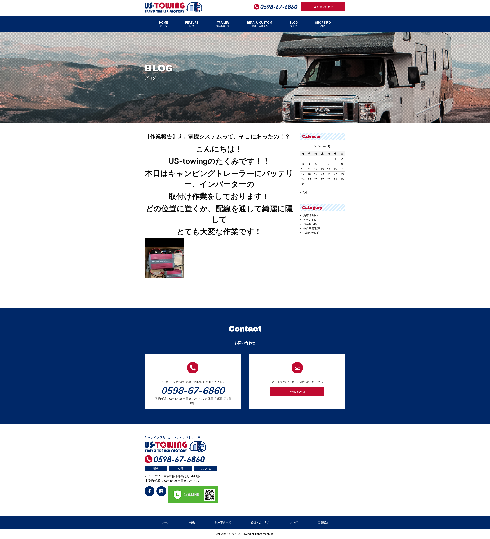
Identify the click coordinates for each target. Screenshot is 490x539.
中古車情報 (311, 228)
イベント (310, 219)
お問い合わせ (324, 6)
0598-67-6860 (193, 390)
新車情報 (310, 215)
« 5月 (303, 192)
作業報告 (311, 224)
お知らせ (311, 232)
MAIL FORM (297, 391)
